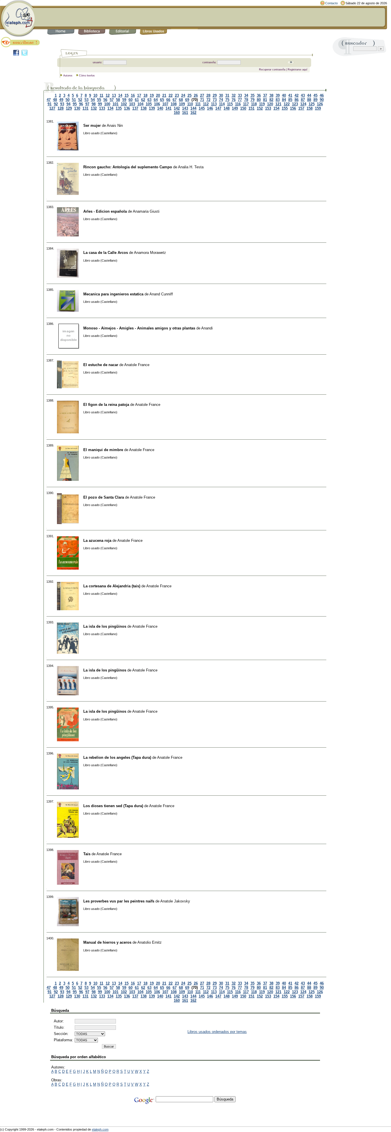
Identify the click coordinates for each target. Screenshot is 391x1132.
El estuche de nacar (100, 365)
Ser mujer (92, 125)
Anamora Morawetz (150, 252)
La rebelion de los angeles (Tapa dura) (117, 757)
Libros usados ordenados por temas (217, 1032)
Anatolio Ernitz (149, 942)
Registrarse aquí (297, 69)
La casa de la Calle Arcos (105, 252)
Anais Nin (115, 125)
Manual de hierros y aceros (107, 942)
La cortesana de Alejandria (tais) (111, 586)
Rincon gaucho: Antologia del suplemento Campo (127, 167)
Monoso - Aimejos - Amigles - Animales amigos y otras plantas (139, 328)
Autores (67, 75)
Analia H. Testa (191, 167)
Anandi (207, 328)
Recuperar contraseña (272, 69)
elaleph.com (100, 1129)
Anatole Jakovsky (175, 901)
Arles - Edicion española (105, 211)
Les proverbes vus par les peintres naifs (118, 901)
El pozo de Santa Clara (103, 497)
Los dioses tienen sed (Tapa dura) (113, 806)
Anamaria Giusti (146, 211)
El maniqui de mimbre (103, 450)
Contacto (331, 3)
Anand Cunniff (161, 294)
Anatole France (136, 365)
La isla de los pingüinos (104, 626)
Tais (86, 854)
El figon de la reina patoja (106, 404)
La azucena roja (97, 540)
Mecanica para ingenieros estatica (113, 294)
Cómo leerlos (87, 75)
